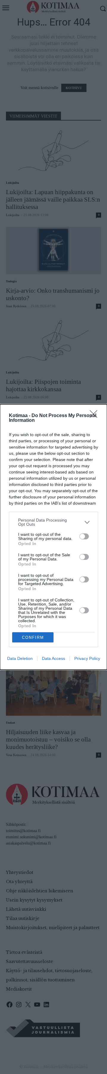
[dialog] (53, 537)
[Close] (95, 416)
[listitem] (53, 522)
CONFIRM (33, 637)
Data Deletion (20, 658)
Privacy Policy (87, 658)
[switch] (84, 536)
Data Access (53, 658)
